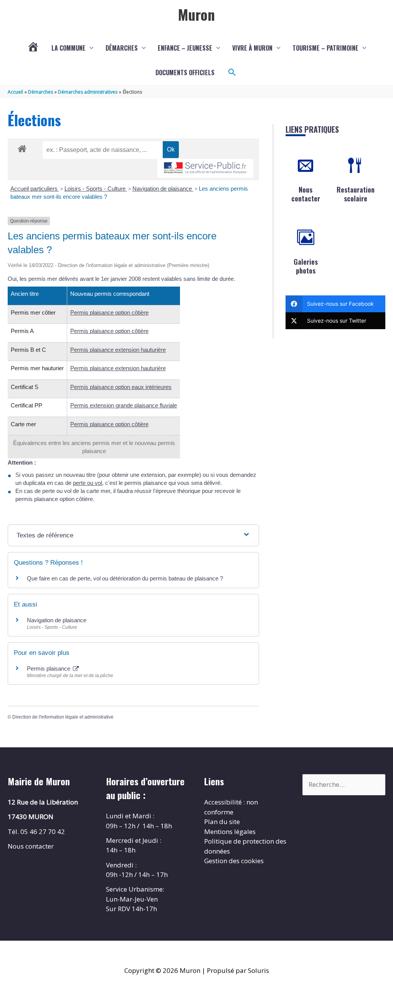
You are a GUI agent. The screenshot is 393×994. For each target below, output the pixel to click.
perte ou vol (87, 483)
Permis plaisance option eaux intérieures (121, 387)
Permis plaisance (49, 668)
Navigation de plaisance (162, 188)
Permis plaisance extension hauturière (118, 349)
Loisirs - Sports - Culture (95, 188)
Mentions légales (230, 831)
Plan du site (222, 821)
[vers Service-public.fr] (205, 168)
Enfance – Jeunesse (185, 48)
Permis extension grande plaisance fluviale (123, 405)
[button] (232, 72)
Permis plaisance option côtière (109, 312)
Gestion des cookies (234, 860)
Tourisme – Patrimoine (325, 48)
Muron (196, 14)
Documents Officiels (185, 72)
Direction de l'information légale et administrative (63, 717)
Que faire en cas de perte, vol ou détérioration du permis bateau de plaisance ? (125, 578)
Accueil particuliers (34, 188)
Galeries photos (306, 266)
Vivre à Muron (252, 48)
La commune (68, 48)
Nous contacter (305, 194)
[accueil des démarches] (22, 147)
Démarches (122, 48)
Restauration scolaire (356, 194)
